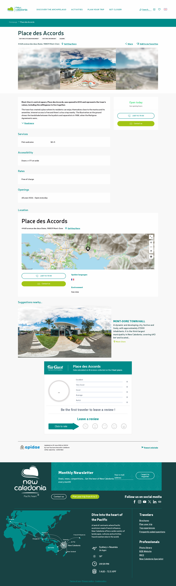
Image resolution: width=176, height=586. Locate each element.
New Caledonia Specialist (151, 558)
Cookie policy (100, 581)
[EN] (165, 9)
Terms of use (75, 581)
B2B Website (145, 551)
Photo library (145, 547)
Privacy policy (88, 581)
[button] (146, 9)
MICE (141, 555)
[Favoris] (159, 9)
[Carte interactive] (154, 9)
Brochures (144, 520)
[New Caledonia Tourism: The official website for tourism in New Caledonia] (17, 9)
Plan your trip (145, 524)
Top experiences (147, 527)
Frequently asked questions (152, 531)
